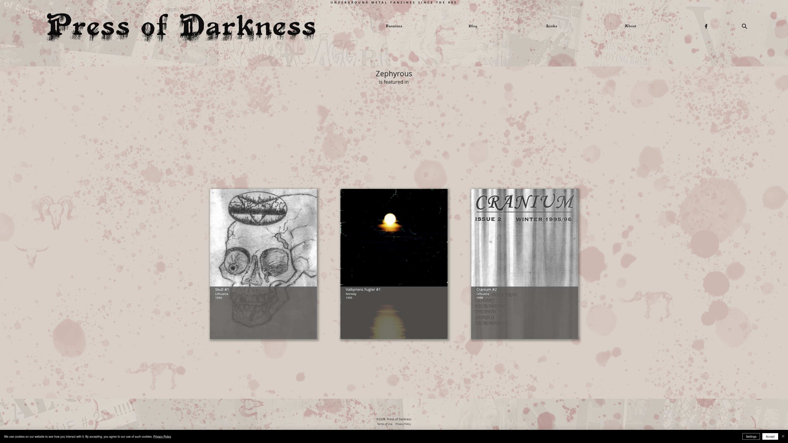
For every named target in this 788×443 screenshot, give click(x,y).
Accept (770, 436)
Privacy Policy (403, 424)
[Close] (783, 436)
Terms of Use (384, 424)
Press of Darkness (399, 419)
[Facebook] (706, 26)
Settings (751, 436)
